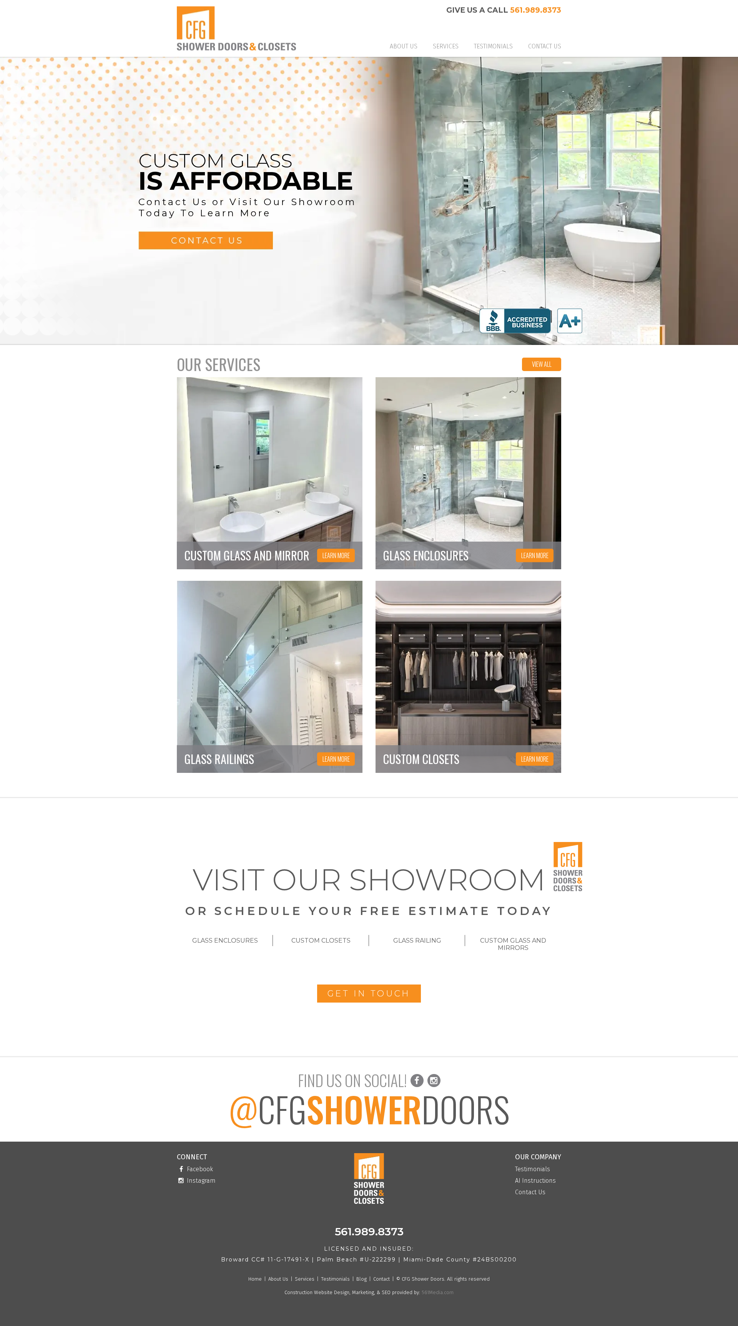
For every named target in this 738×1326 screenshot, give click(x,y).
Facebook (199, 1169)
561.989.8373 (535, 10)
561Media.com (437, 1292)
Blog (361, 1279)
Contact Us (544, 46)
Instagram (200, 1180)
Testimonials (493, 46)
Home (255, 1279)
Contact (381, 1279)
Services (446, 46)
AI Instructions (535, 1181)
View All (542, 364)
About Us (403, 46)
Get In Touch (369, 993)
